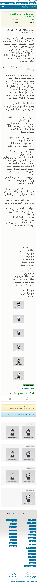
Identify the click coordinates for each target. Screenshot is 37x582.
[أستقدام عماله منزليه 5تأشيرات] (28, 454)
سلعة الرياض (31, 519)
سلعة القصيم (32, 538)
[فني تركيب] (28, 477)
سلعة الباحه (32, 544)
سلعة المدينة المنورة (30, 566)
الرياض (31, 19)
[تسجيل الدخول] (25, 1)
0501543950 (28, 388)
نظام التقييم (32, 578)
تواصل (16, 1)
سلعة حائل (32, 541)
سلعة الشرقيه (31, 522)
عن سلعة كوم (13, 579)
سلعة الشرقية (13, 546)
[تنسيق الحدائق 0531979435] (12, 477)
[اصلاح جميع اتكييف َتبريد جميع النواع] (28, 432)
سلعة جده (32, 526)
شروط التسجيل (31, 574)
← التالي (5, 25)
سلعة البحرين (13, 533)
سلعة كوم (13, 513)
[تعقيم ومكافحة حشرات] (28, 499)
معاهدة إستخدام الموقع (29, 576)
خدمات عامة (29, 424)
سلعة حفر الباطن (30, 547)
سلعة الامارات (13, 530)
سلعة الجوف (32, 557)
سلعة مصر (14, 524)
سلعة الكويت (13, 527)
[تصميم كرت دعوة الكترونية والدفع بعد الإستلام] (12, 432)
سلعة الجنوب (13, 543)
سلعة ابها (32, 532)
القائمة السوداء (22, 3)
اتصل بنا (15, 573)
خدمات (15, 19)
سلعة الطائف (31, 535)
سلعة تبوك (32, 563)
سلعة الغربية (13, 540)
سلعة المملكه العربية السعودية (11, 520)
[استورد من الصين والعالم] (12, 454)
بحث (28, 1)
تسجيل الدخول (24, 414)
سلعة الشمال (13, 536)
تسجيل (21, 1)
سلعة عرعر (32, 560)
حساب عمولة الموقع (30, 573)
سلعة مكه (32, 529)
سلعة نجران (32, 554)
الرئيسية (33, 1)
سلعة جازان (32, 550)
